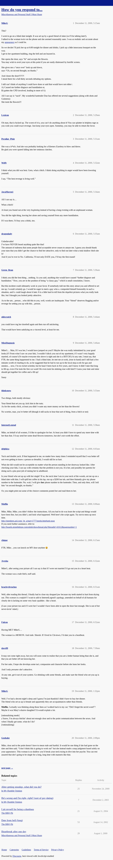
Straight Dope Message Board (14, 3)
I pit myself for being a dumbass (17, 809)
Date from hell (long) (12, 820)
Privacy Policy (57, 850)
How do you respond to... (21, 9)
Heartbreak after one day (13, 831)
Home (4, 850)
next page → (7, 768)
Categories (14, 850)
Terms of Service (41, 850)
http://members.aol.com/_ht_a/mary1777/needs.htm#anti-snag (28, 521)
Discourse (17, 856)
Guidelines (26, 850)
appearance (9, 42)
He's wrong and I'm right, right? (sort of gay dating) (27, 798)
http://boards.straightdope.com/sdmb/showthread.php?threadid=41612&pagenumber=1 (39, 527)
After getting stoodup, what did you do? (21, 786)
